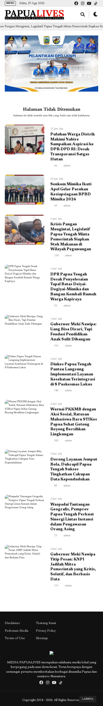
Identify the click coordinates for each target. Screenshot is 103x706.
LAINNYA (87, 699)
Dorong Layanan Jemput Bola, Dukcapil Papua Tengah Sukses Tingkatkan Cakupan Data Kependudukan (73, 469)
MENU (10, 3)
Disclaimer (12, 623)
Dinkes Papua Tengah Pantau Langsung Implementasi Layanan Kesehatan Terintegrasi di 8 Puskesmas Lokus (72, 374)
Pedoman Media (16, 631)
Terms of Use (15, 638)
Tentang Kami (46, 623)
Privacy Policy (46, 631)
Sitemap (42, 638)
